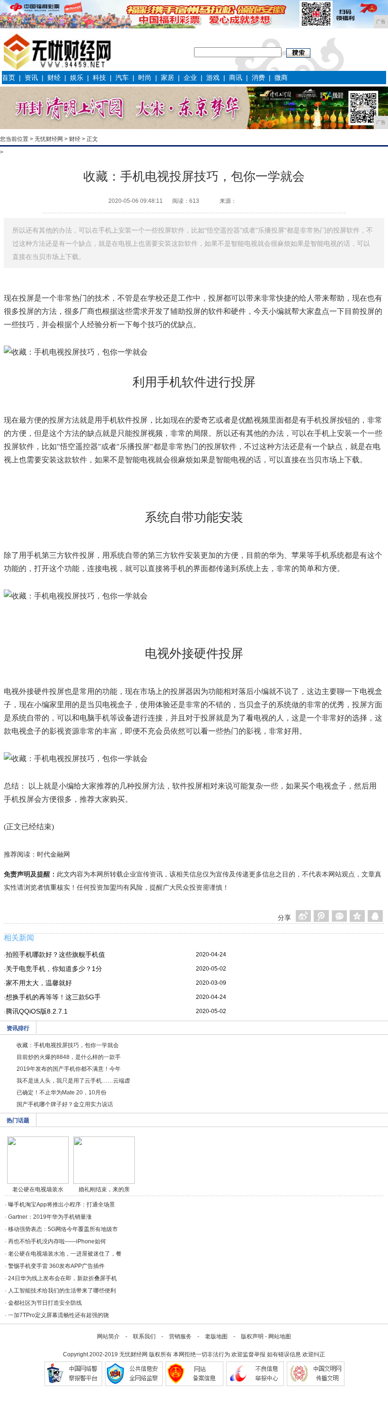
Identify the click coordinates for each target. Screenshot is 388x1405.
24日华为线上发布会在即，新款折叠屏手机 (62, 1278)
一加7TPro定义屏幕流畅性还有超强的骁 (58, 1315)
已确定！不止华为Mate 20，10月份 (61, 1092)
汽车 (122, 77)
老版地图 (216, 1336)
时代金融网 (53, 854)
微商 (281, 77)
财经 (54, 77)
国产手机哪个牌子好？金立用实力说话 (65, 1104)
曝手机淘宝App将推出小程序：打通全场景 (61, 1204)
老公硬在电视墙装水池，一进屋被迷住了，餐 (65, 1253)
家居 (167, 77)
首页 (8, 77)
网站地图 (279, 1336)
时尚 (144, 77)
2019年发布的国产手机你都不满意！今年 (69, 1069)
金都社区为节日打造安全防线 (45, 1303)
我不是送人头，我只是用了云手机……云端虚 (73, 1080)
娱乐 (76, 77)
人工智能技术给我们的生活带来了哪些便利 (62, 1290)
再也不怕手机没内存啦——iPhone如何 (57, 1241)
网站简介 (108, 1336)
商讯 (235, 77)
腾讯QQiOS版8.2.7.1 (37, 1011)
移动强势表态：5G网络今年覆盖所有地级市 (63, 1229)
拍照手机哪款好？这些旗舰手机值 (55, 954)
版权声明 (252, 1336)
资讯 (31, 77)
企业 (190, 77)
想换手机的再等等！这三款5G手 (53, 997)
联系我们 (144, 1336)
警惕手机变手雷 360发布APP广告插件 (56, 1266)
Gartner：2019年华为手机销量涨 (50, 1217)
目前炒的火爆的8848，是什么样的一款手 (69, 1057)
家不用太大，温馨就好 (39, 983)
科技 (99, 77)
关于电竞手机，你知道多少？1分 (54, 968)
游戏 (213, 77)
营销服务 (180, 1336)
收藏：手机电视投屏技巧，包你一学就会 (68, 1045)
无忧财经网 (49, 139)
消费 (258, 77)
